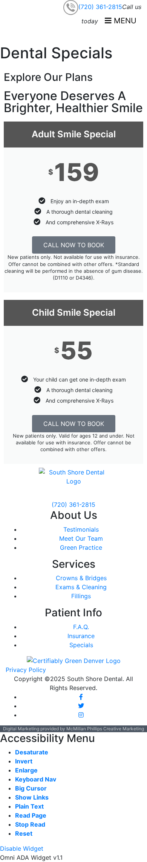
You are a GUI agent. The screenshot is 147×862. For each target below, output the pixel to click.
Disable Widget (21, 848)
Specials (81, 645)
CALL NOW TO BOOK (73, 245)
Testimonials (81, 529)
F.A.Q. (81, 627)
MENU (124, 20)
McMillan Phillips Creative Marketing (105, 728)
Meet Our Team (81, 538)
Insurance (81, 636)
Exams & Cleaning (81, 587)
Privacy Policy (26, 669)
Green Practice (81, 547)
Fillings (81, 596)
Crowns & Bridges (81, 578)
